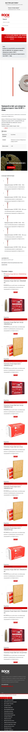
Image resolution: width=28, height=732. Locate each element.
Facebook (3, 126)
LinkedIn (10, 126)
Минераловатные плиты (9, 720)
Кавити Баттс (9, 362)
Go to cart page (4, 698)
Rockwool (15, 119)
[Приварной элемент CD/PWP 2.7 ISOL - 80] (15, 205)
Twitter (7, 126)
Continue (10, 698)
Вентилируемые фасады (9, 709)
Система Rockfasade (8, 716)
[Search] (2, 29)
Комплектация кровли (8, 713)
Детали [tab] (6, 128)
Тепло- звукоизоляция (8, 700)
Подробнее (6, 275)
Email (18, 126)
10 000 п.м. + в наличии (12, 164)
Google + (15, 126)
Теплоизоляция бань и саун (10, 724)
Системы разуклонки (8, 707)
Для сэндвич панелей (12, 37)
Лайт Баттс (9, 279)
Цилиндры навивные (8, 730)
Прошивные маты (7, 728)
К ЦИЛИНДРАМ (11, 167)
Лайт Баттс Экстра (10, 403)
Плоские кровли (15, 36)
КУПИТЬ (15, 292)
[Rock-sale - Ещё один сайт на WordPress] (5, 15)
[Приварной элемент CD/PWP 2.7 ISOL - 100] (15, 181)
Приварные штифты (5, 124)
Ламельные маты (7, 718)
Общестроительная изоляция (16, 279)
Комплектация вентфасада (9, 715)
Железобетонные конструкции (10, 701)
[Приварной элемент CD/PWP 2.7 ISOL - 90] (15, 193)
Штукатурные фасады (8, 711)
